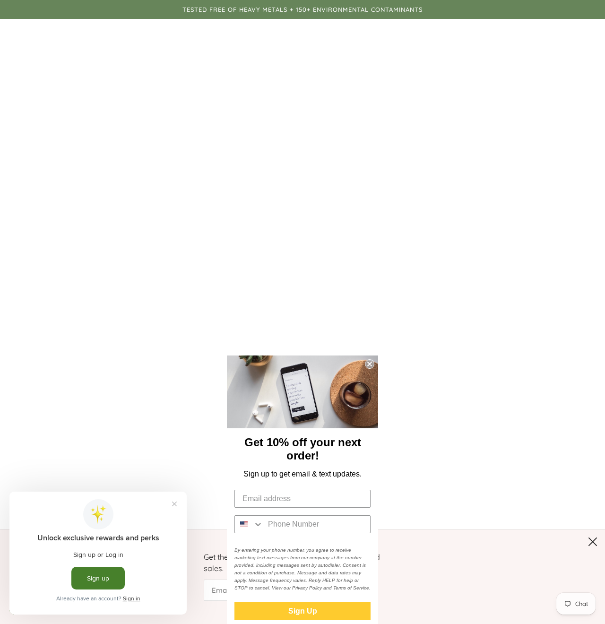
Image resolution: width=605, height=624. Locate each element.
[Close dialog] (369, 364)
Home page (276, 174)
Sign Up (302, 611)
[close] (592, 541)
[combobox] (249, 524)
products (387, 174)
